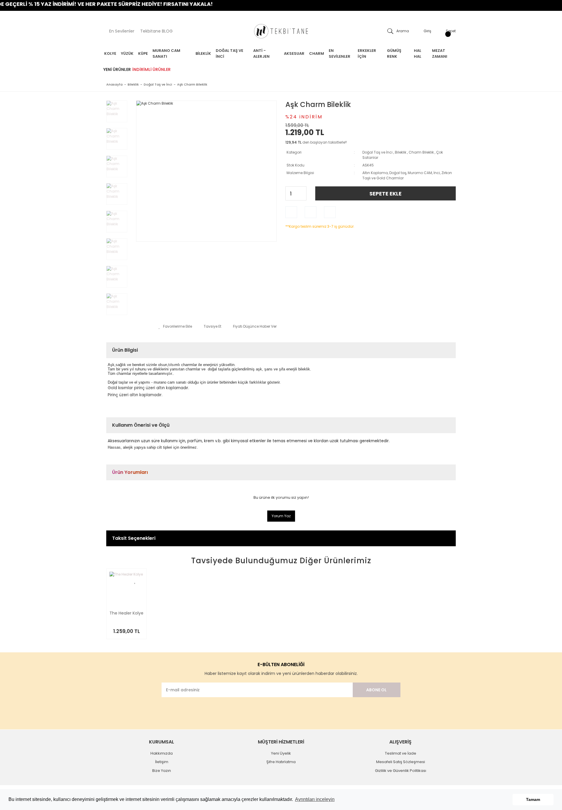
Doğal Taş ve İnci (377, 152)
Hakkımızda (161, 753)
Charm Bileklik (421, 152)
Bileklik (400, 152)
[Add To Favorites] (175, 326)
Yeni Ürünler (117, 69)
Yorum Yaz (281, 515)
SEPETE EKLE (385, 193)
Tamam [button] (533, 799)
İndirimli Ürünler (151, 69)
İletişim (161, 762)
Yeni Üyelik (281, 753)
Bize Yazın (161, 770)
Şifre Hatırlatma (281, 762)
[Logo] (281, 31)
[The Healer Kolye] (126, 589)
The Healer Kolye (126, 613)
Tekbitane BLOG (156, 31)
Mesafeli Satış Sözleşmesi (400, 762)
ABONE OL (376, 690)
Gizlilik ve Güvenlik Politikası (400, 770)
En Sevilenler (121, 31)
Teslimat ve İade (400, 753)
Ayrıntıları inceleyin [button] (315, 799)
